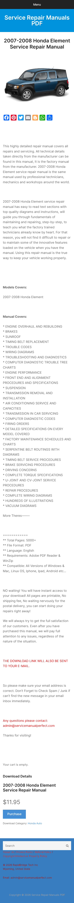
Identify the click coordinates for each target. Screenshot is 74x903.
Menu (37, 4)
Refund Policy (43, 852)
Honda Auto (35, 823)
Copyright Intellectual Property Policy (25, 856)
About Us (8, 852)
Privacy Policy (24, 852)
